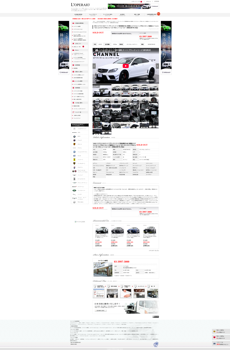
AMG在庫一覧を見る (154, 250)
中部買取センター (153, 334)
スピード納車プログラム (78, 96)
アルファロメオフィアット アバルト (83, 171)
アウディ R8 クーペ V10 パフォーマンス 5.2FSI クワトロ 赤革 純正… (117, 236)
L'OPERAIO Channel (78, 54)
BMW (79, 136)
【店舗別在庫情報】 (74, 326)
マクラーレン (81, 186)
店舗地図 (122, 275)
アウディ (80, 148)
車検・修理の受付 (77, 99)
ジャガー (80, 194)
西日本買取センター (74, 335)
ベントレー (80, 175)
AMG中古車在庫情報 (101, 21)
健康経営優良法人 (73, 340)
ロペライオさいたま (77, 29)
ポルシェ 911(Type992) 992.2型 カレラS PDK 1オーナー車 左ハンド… (101, 236)
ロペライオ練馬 (76, 26)
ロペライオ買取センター (78, 74)
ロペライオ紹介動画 (79, 58)
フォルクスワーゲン (82, 152)
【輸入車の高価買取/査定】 (75, 342)
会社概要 (72, 339)
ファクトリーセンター (84, 335)
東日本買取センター (145, 334)
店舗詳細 (117, 275)
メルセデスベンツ (82, 128)
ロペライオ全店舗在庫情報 (75, 327)
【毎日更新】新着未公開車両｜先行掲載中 (107, 18)
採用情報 (156, 1)
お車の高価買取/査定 (78, 77)
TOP (94, 21)
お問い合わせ (129, 339)
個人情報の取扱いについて (145, 339)
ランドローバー (81, 190)
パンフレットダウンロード (79, 108)
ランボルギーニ (81, 163)
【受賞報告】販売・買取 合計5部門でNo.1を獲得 (83, 18)
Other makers (80, 202)
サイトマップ (136, 339)
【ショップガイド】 (74, 332)
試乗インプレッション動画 (103, 339)
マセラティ (80, 167)
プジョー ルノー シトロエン (82, 198)
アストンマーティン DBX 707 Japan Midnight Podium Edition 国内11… (149, 236)
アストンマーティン (82, 182)
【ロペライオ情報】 (74, 337)
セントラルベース (93, 335)
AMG (79, 132)
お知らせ (148, 1)
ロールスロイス (81, 179)
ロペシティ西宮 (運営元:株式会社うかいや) (79, 35)
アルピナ (80, 140)
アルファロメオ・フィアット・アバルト (143, 322)
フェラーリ (80, 159)
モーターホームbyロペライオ (79, 32)
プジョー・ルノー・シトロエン (113, 324)
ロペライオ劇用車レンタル (79, 84)
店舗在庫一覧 (129, 275)
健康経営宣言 (155, 339)
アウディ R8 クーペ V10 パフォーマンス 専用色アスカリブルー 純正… (133, 236)
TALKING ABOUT (121, 339)
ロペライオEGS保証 (77, 91)
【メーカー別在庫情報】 (75, 321)
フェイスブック (76, 118)
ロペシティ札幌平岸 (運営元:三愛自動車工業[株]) (79, 39)
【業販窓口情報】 (73, 344)
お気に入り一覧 (136, 1)
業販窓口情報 (76, 106)
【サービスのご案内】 (74, 329)
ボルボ (79, 155)
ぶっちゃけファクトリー (78, 61)
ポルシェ (80, 144)
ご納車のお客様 (76, 115)
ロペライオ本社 (102, 335)
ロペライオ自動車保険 (78, 93)
